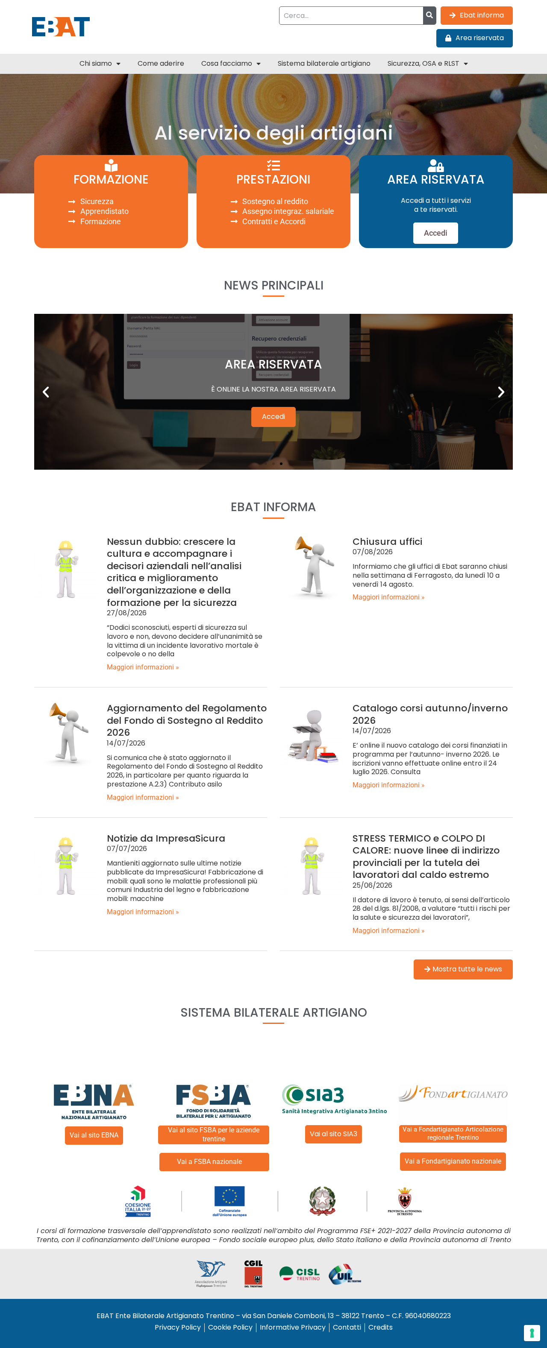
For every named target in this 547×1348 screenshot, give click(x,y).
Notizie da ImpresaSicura (166, 838)
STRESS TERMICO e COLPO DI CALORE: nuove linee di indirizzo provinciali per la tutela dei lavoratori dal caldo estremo (426, 857)
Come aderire (161, 63)
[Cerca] (429, 15)
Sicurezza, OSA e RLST (423, 63)
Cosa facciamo (226, 63)
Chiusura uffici (387, 541)
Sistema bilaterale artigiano (324, 63)
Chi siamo (95, 63)
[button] (45, 392)
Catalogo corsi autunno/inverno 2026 (430, 714)
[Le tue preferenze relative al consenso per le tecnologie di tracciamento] (532, 1333)
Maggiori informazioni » (143, 667)
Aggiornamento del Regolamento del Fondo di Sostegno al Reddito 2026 (187, 720)
